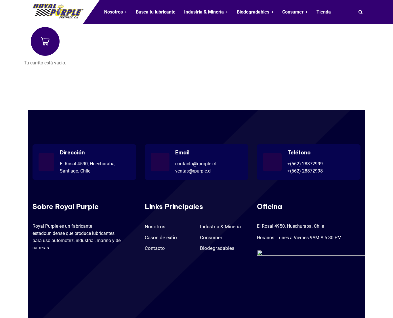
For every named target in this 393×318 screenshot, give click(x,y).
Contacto (155, 248)
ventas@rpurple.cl (193, 171)
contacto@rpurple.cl (195, 163)
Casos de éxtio (161, 237)
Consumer (211, 237)
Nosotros (155, 226)
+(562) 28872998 (305, 171)
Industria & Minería (220, 226)
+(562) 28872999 (305, 163)
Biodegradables (217, 248)
